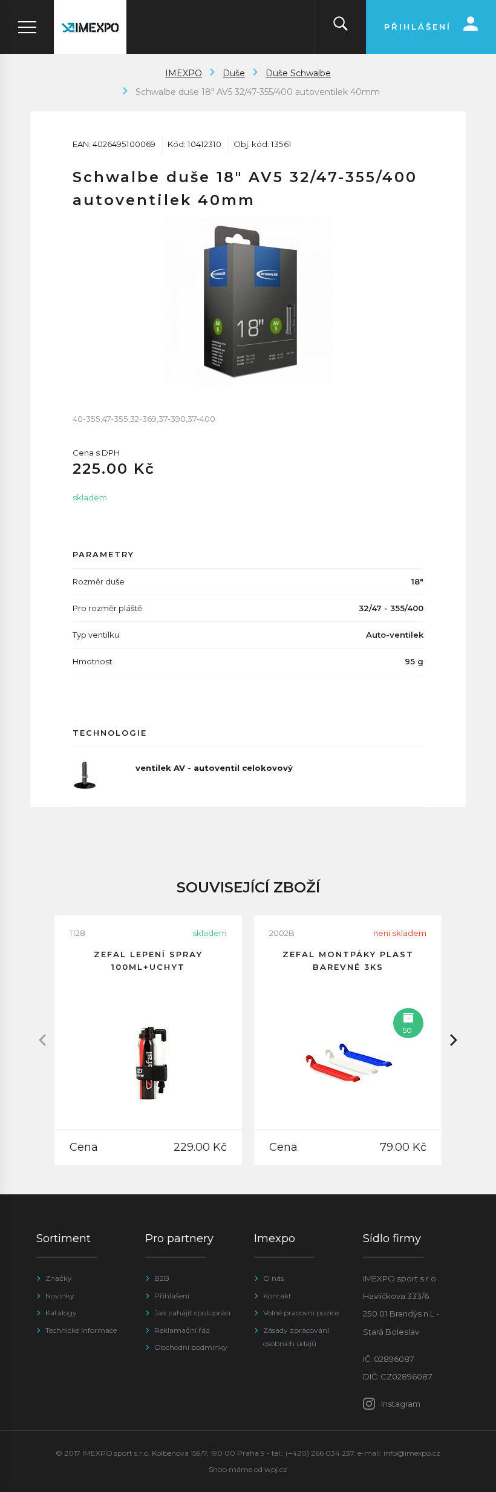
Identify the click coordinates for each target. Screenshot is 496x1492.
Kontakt (277, 1295)
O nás (273, 1278)
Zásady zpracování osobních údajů (296, 1337)
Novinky (59, 1295)
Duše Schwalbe (298, 73)
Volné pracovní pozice (301, 1312)
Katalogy (61, 1312)
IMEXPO (183, 73)
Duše (234, 73)
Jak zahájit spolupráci (192, 1312)
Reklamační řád (182, 1330)
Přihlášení (171, 1295)
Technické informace (81, 1330)
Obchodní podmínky (190, 1347)
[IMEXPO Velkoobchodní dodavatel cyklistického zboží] (90, 27)
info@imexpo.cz (411, 1453)
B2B (161, 1278)
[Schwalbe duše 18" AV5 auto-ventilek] (248, 301)
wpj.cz (275, 1469)
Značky (58, 1278)
